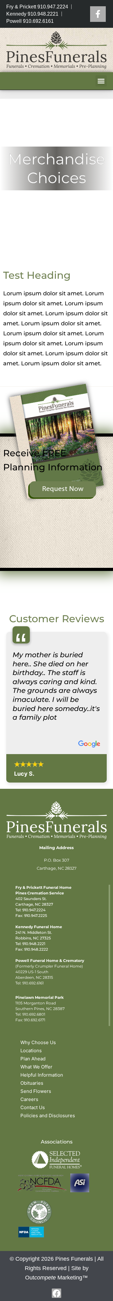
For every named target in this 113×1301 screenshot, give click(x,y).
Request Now (62, 489)
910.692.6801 (33, 1014)
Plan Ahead (33, 1059)
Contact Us (32, 1107)
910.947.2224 (34, 910)
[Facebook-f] (56, 1293)
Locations (31, 1050)
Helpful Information (41, 1075)
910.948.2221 (33, 943)
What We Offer (36, 1067)
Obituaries (31, 1083)
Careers (29, 1099)
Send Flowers (35, 1091)
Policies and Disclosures (47, 1115)
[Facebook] (98, 14)
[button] (101, 81)
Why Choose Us (38, 1042)
